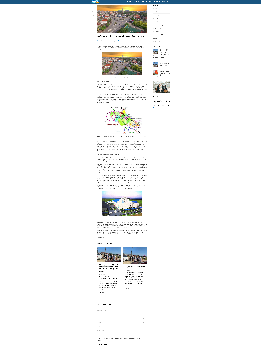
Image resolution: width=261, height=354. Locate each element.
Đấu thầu (155, 18)
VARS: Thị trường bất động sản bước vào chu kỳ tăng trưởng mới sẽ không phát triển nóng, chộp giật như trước (109, 268)
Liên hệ (168, 1)
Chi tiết (101, 292)
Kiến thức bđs (156, 1)
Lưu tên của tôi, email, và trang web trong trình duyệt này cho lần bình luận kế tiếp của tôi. (119, 339)
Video (163, 1)
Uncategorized (157, 35)
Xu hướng (148, 1)
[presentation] (144, 244)
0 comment (122, 41)
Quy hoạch (136, 1)
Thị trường (129, 1)
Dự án (142, 1)
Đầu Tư (155, 21)
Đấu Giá (155, 15)
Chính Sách (156, 8)
